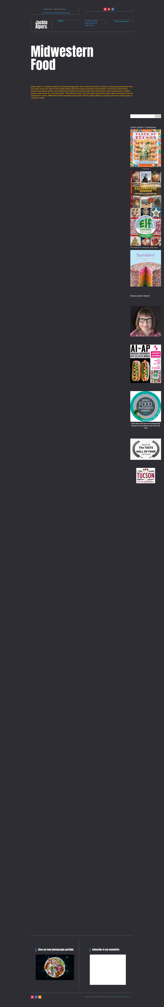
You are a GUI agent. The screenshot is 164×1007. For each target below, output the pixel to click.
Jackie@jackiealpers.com (56, 13)
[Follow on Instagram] (105, 9)
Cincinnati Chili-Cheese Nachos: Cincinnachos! (24, 732)
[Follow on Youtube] (108, 9)
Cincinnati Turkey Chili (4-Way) (18, 911)
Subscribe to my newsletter (106, 949)
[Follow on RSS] (39, 997)
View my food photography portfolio (56, 949)
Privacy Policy (124, 997)
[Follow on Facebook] (112, 9)
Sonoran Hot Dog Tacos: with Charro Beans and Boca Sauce (29, 282)
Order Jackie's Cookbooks (143, 127)
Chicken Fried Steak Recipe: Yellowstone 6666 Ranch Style (29, 191)
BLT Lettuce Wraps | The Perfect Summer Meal (24, 461)
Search (158, 116)
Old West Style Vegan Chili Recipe (19, 373)
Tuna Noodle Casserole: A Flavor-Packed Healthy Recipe (28, 552)
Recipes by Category (121, 21)
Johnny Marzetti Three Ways (17, 822)
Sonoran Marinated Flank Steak (18, 641)
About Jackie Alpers (140, 295)
